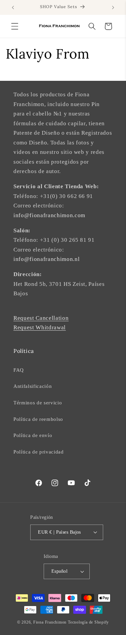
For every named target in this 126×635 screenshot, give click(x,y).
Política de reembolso (38, 419)
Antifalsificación (32, 386)
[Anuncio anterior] (13, 7)
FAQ (18, 370)
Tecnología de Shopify (88, 622)
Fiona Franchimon (50, 622)
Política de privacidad (38, 452)
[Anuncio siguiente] (113, 7)
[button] (15, 26)
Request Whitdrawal (39, 327)
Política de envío (32, 435)
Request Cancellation (41, 318)
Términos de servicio (37, 402)
